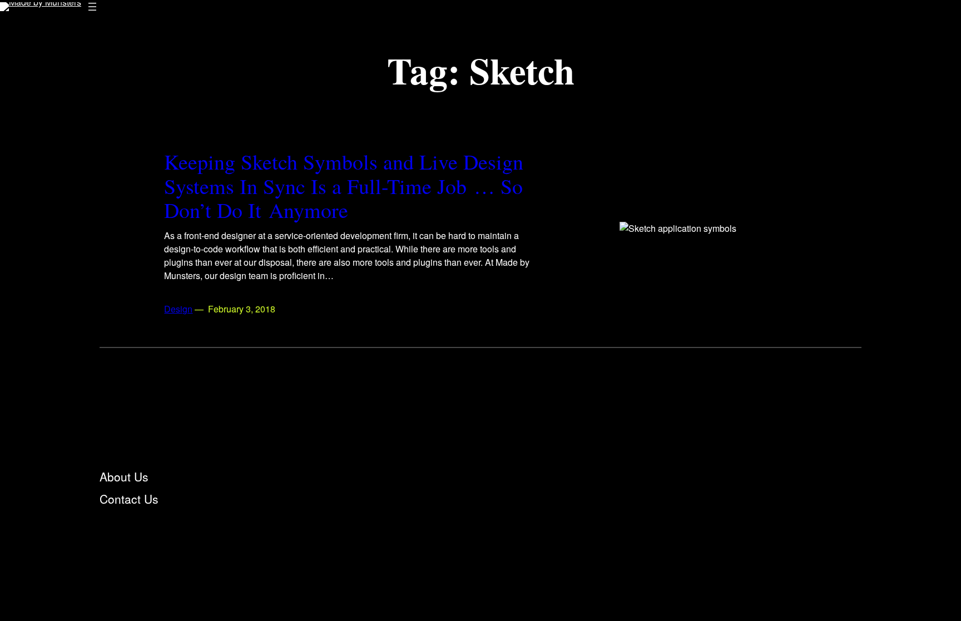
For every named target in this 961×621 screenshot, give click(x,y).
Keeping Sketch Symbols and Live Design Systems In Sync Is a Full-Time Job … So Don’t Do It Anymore (343, 186)
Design (178, 308)
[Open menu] (92, 6)
